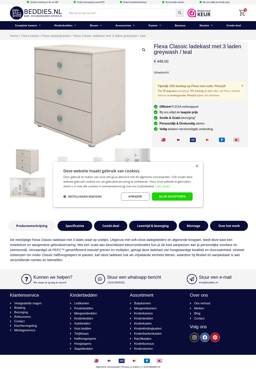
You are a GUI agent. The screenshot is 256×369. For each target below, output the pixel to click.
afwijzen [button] (135, 196)
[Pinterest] (215, 337)
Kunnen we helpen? (52, 277)
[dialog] (128, 184)
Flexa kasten (30, 36)
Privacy (125, 367)
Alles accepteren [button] (172, 196)
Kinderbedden (63, 25)
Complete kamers (26, 25)
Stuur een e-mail (215, 277)
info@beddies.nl (208, 282)
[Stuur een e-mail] (192, 279)
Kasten (153, 25)
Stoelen (204, 25)
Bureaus (180, 25)
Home (14, 36)
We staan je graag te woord (49, 282)
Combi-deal (233, 25)
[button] (143, 50)
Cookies (135, 367)
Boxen (94, 25)
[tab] (32, 226)
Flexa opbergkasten (56, 36)
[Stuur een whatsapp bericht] (100, 279)
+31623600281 (116, 282)
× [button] (196, 166)
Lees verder (162, 186)
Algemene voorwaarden (108, 367)
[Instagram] (194, 337)
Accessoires (123, 25)
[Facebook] (205, 337)
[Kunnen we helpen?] (26, 279)
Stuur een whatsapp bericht (134, 277)
